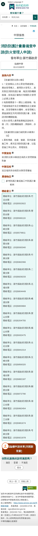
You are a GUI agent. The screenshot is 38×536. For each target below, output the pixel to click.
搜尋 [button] (35, 17)
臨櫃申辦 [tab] (18, 65)
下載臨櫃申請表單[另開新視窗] (19, 448)
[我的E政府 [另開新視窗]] (25, 488)
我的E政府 (19, 7)
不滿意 (24, 462)
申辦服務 (33, 26)
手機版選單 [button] (3, 4)
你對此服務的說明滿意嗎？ (17, 458)
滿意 (8, 462)
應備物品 (6, 176)
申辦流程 (6, 166)
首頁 (15, 26)
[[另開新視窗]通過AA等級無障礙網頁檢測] (32, 487)
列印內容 (34, 31)
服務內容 (6, 75)
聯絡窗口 (6, 191)
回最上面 (25, 481)
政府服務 (23, 26)
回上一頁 (13, 481)
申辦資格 (6, 153)
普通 (16, 462)
